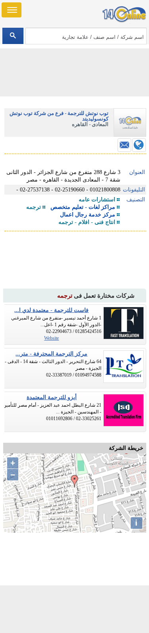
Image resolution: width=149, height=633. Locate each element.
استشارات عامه (97, 200)
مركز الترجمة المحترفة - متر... (51, 354)
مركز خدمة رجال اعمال (87, 215)
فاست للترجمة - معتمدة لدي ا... (51, 310)
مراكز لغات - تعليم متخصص (82, 207)
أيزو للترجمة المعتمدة (52, 397)
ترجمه (33, 207)
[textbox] (86, 36)
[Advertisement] (74, 609)
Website (51, 338)
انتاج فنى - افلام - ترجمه (86, 222)
